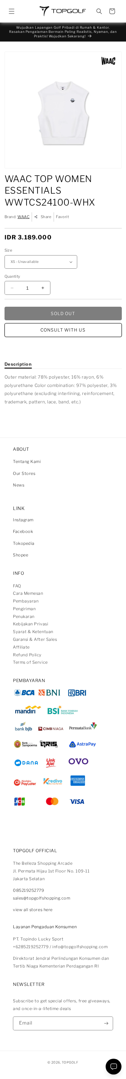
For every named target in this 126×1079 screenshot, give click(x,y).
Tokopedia (24, 543)
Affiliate (21, 647)
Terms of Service (30, 662)
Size (8, 250)
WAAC (23, 217)
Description (18, 364)
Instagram (23, 519)
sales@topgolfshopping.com (41, 898)
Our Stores (24, 473)
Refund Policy (27, 654)
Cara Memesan (28, 593)
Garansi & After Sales (35, 639)
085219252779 (28, 890)
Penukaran (24, 616)
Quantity (12, 276)
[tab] (18, 364)
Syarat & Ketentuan (33, 631)
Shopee (20, 555)
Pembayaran (25, 601)
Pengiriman (24, 608)
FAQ (17, 585)
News (18, 485)
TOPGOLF (70, 1062)
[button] (11, 11)
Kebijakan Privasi (30, 623)
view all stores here (33, 909)
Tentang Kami (27, 461)
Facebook (23, 531)
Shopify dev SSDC (69, 1067)
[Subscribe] (106, 1023)
